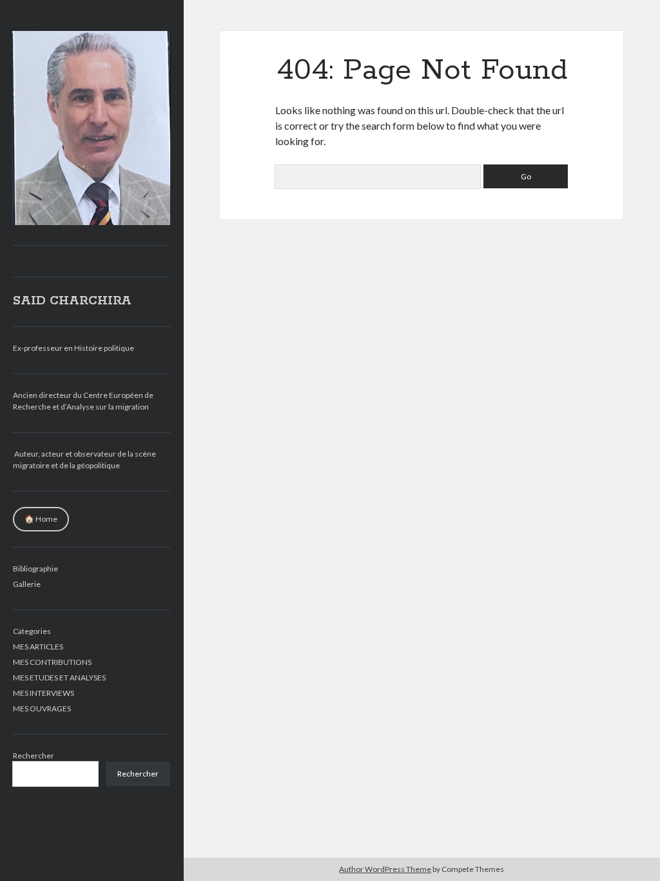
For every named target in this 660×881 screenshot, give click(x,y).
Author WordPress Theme (385, 869)
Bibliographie (35, 568)
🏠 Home (40, 519)
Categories (32, 631)
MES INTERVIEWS (43, 693)
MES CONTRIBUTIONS (52, 662)
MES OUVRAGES (42, 708)
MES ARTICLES (38, 646)
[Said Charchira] (91, 220)
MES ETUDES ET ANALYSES (59, 677)
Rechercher (33, 755)
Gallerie (27, 584)
